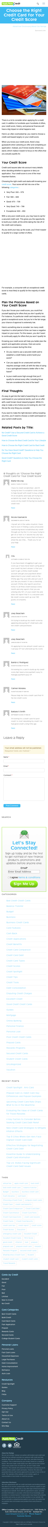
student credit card (11, 1259)
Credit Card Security (24, 1221)
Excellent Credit (14, 999)
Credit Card (7, 1204)
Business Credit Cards (17, 922)
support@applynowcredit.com (16, 1514)
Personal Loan (13, 1031)
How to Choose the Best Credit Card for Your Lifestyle (24, 440)
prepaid (34, 1242)
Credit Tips (12, 977)
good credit (7, 1242)
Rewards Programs (15, 1048)
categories (14, 187)
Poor (3, 1290)
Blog (3, 1391)
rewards (38, 1246)
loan (26, 1242)
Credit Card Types (15, 961)
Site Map (5, 1426)
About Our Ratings (38, 26)
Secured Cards (8, 1335)
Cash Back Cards (8, 1321)
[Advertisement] (24, 58)
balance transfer (30, 1188)
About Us (5, 1419)
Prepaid (5, 1328)
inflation (18, 1242)
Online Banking (13, 1021)
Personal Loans (8, 1349)
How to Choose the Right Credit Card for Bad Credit (23, 445)
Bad (3, 1293)
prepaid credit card (24, 1246)
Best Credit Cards (9, 1314)
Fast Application (8, 1325)
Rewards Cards (8, 1332)
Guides (10, 1010)
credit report (23, 1225)
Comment (7, 775)
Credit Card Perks (29, 1213)
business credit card (30, 1192)
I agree (24, 877)
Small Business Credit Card (14, 1255)
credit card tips (9, 1225)
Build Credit (6, 1318)
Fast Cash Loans (8, 1353)
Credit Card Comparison (18, 950)
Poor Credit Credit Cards (18, 1037)
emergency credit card (12, 1234)
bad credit (35, 1183)
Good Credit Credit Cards (19, 1004)
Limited (5, 1297)
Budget (10, 911)
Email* (24, 868)
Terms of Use (7, 1415)
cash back (22, 1196)
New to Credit (7, 1300)
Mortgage (11, 1015)
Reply (13, 508)
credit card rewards (32, 1217)
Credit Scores (13, 966)
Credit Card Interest (11, 1213)
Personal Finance (15, 1026)
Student (31, 1255)
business (15, 1192)
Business (10, 917)
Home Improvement (10, 1367)
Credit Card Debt (15, 955)
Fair (3, 1286)
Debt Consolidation (16, 988)
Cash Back (11, 933)
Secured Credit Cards (17, 1053)
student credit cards (30, 1259)
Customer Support (9, 1405)
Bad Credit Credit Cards (18, 900)
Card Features (13, 928)
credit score (6, 184)
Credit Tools (12, 982)
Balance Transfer (14, 906)
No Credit (6, 1304)
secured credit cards (28, 1251)
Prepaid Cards (13, 1042)
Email (6, 766)
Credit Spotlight (14, 971)
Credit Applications (16, 939)
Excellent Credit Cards (12, 1238)
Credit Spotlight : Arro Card (20, 1087)
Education (21, 1230)
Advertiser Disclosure (21, 26)
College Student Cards (11, 1339)
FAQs (4, 1394)
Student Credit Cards (17, 1059)
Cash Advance (9, 1196)
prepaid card (8, 1246)
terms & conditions (29, 877)
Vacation (10, 1070)
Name (6, 757)
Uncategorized (13, 1064)
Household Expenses (10, 1356)
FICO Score (28, 1238)
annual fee (7, 1183)
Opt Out (5, 1412)
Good (4, 1283)
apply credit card (21, 1183)
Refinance (6, 1370)
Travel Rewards (9, 1263)
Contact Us (6, 1422)
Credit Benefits (14, 944)
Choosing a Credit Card (12, 1200)
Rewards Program (10, 1251)
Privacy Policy (7, 1408)
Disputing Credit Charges (19, 993)
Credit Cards (8, 1221)
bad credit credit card (12, 1188)
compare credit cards (33, 1200)
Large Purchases (8, 1360)
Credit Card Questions (12, 1217)
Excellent (5, 1279)
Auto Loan (6, 1374)
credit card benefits (23, 1204)
